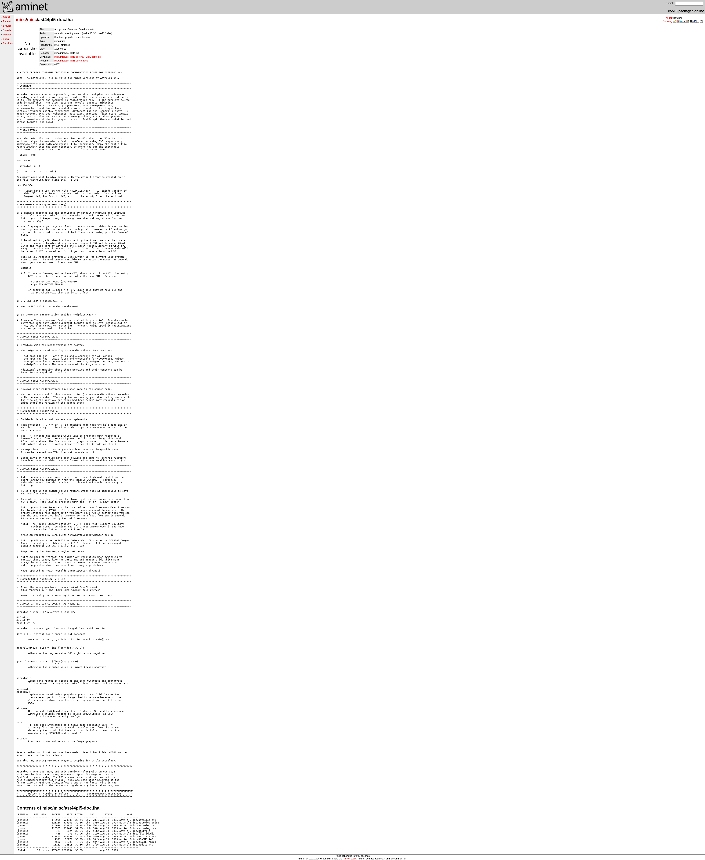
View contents (93, 56)
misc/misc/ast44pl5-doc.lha (69, 56)
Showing (667, 21)
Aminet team (349, 858)
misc (21, 19)
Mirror (669, 18)
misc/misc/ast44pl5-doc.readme (71, 60)
